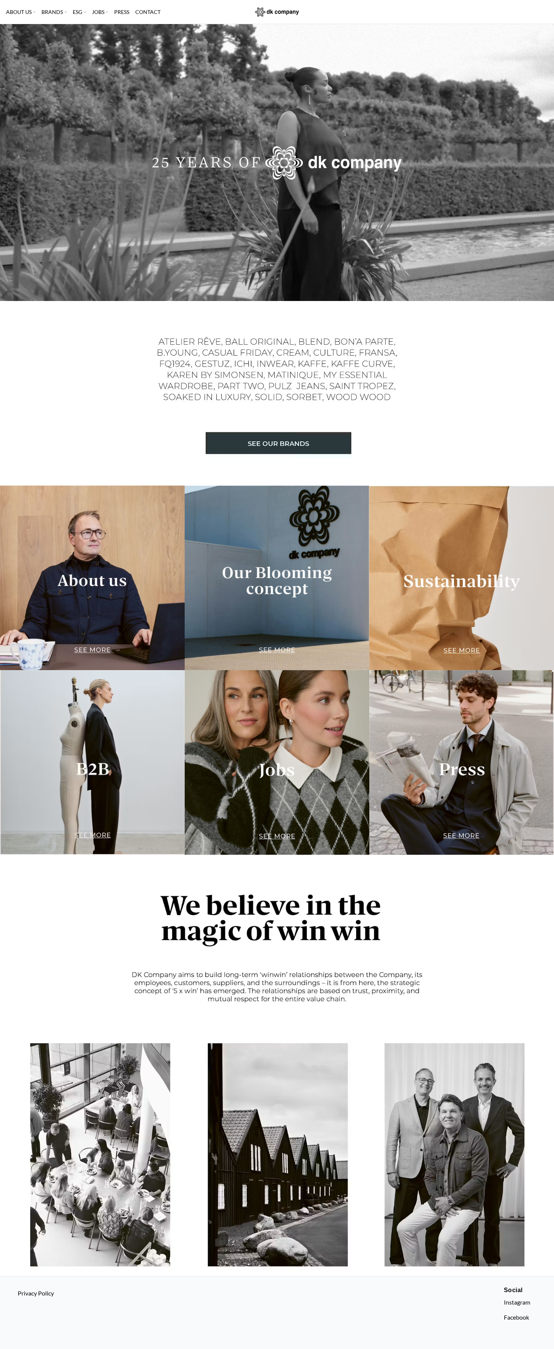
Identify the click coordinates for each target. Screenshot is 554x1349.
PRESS (121, 12)
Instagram (517, 1302)
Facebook (516, 1317)
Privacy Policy (36, 1293)
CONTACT (148, 12)
